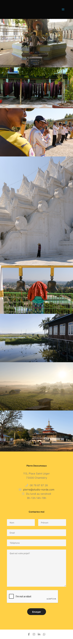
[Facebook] (29, 634)
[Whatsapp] (44, 634)
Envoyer (36, 611)
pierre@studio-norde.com (38, 489)
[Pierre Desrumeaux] (14, 9)
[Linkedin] (39, 634)
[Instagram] (34, 634)
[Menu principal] (63, 9)
